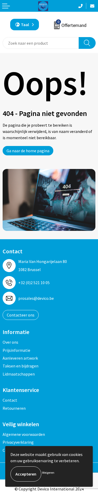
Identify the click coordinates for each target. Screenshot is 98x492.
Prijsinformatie (16, 350)
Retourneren (14, 408)
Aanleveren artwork (20, 358)
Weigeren (48, 473)
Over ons (10, 342)
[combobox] (41, 43)
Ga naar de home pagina (28, 150)
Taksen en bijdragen (20, 365)
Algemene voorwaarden (24, 434)
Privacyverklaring (18, 442)
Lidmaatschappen (19, 374)
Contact (10, 400)
